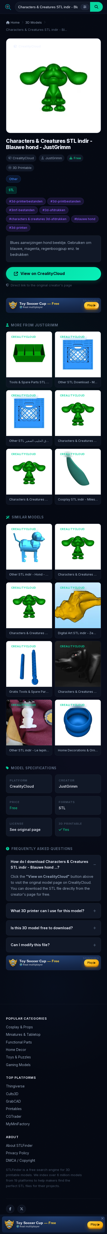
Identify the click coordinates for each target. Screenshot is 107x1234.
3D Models (33, 22)
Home (15, 22)
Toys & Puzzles (18, 1057)
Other (13, 179)
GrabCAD (13, 1101)
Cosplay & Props (19, 1027)
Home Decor (16, 1050)
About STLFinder (19, 1146)
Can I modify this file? (30, 945)
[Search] (96, 7)
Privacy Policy (17, 1153)
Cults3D (12, 1094)
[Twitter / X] (21, 1209)
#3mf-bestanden (22, 210)
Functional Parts (19, 1042)
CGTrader (13, 1116)
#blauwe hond (84, 219)
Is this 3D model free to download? (42, 928)
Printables (14, 1109)
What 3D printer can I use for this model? (47, 911)
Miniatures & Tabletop (23, 1035)
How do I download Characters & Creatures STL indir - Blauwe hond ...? (49, 864)
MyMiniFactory (18, 1124)
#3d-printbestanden (66, 201)
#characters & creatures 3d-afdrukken (37, 219)
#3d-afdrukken (54, 210)
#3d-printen (18, 228)
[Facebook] (10, 1209)
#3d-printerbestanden (26, 201)
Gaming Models (18, 1065)
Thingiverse (15, 1086)
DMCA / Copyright (20, 1160)
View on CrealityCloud (42, 273)
